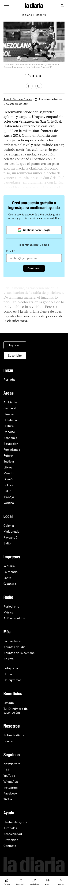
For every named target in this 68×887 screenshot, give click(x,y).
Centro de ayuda (15, 822)
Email (10, 251)
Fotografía (10, 668)
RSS (6, 770)
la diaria (27, 15)
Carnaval (9, 408)
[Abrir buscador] (62, 5)
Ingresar (15, 345)
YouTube (9, 776)
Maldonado (11, 531)
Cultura (8, 426)
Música (8, 612)
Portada (9, 380)
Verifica (8, 503)
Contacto (9, 846)
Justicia (8, 461)
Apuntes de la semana (19, 653)
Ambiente (10, 402)
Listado (8, 703)
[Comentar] (38, 86)
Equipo (8, 741)
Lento (7, 578)
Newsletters (11, 764)
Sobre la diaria (13, 735)
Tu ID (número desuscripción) (15, 711)
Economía (10, 438)
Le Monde (10, 572)
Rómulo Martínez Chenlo (17, 99)
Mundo (8, 473)
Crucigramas (12, 680)
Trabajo (8, 497)
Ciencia (8, 414)
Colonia (8, 526)
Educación (10, 444)
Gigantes (9, 584)
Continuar (34, 268)
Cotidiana (10, 420)
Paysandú (10, 537)
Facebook (10, 793)
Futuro (8, 455)
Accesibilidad (12, 834)
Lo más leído (12, 641)
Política (8, 485)
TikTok (7, 799)
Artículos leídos (14, 618)
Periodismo (11, 606)
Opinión (8, 479)
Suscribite (15, 356)
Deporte (41, 15)
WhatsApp (10, 782)
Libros (7, 467)
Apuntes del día (14, 647)
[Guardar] (29, 86)
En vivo (8, 659)
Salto (7, 543)
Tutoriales (10, 828)
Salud (7, 491)
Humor (8, 674)
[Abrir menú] (6, 5)
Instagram (10, 787)
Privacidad (10, 840)
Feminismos (11, 450)
